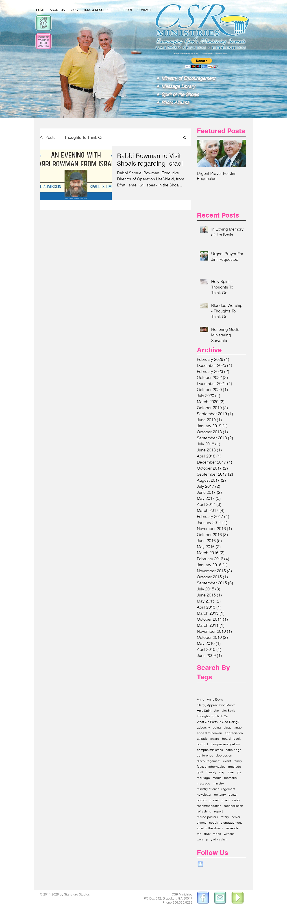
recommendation (209, 806)
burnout (202, 744)
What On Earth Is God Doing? (218, 722)
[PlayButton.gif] (237, 898)
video (217, 834)
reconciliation (233, 806)
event (227, 761)
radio (236, 800)
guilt (200, 772)
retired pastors (207, 817)
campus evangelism (225, 744)
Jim (216, 711)
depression (224, 755)
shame (202, 823)
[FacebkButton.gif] (200, 864)
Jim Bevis (228, 711)
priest (226, 800)
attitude (202, 739)
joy (239, 772)
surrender (233, 828)
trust (207, 834)
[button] (185, 138)
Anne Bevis (215, 699)
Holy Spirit (204, 711)
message (203, 783)
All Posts (47, 137)
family (238, 761)
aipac (228, 727)
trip (199, 834)
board (226, 739)
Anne (200, 699)
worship (202, 839)
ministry (218, 783)
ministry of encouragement (216, 789)
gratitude (234, 767)
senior (236, 817)
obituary (220, 795)
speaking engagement (225, 823)
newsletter (204, 795)
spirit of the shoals (210, 828)
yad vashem (219, 839)
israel (230, 772)
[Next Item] (239, 153)
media (217, 778)
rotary (225, 817)
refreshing (204, 811)
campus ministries (210, 750)
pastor (233, 795)
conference (205, 755)
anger (238, 727)
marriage (203, 778)
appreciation (234, 733)
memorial (230, 778)
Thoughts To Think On (84, 137)
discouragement (208, 761)
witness (229, 834)
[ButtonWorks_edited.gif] (202, 898)
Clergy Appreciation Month (216, 705)
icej (221, 772)
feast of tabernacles (211, 767)
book (237, 739)
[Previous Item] (204, 153)
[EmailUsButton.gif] (220, 898)
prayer (214, 800)
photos (202, 800)
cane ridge (233, 750)
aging (217, 727)
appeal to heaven (209, 733)
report (218, 811)
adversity (203, 727)
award (214, 739)
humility (211, 772)
